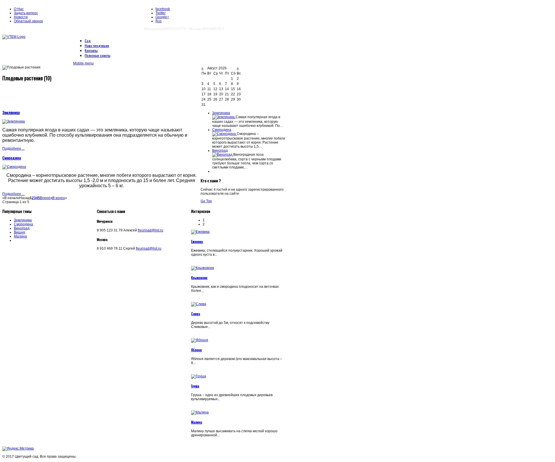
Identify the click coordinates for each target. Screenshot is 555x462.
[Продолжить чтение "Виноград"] (222, 155)
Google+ (162, 17)
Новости (21, 17)
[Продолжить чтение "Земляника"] (224, 117)
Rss (159, 21)
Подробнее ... (13, 148)
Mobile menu (83, 63)
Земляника (11, 112)
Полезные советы (97, 55)
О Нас (19, 9)
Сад (88, 40)
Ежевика (197, 241)
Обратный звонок (28, 21)
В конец (58, 198)
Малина (20, 236)
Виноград (220, 151)
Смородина (11, 158)
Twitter (161, 13)
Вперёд (46, 198)
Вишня (19, 232)
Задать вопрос (26, 13)
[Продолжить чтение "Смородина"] (224, 134)
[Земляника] (13, 121)
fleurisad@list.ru (150, 230)
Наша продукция (97, 45)
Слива (195, 313)
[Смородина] (14, 167)
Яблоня (196, 349)
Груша (195, 385)
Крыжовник (199, 277)
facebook (163, 9)
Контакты (91, 50)
